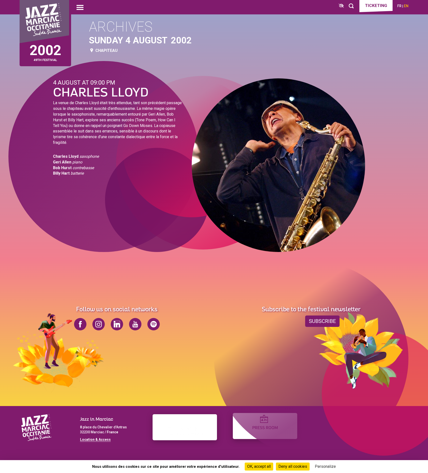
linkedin (117, 324)
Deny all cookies (292, 466)
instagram (98, 324)
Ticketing (376, 5)
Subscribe (322, 321)
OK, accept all (259, 466)
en (406, 6)
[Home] (44, 21)
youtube (135, 324)
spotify (153, 324)
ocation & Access (96, 439)
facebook (80, 324)
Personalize (325, 466)
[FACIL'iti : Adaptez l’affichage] (341, 6)
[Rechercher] (351, 6)
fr (399, 6)
